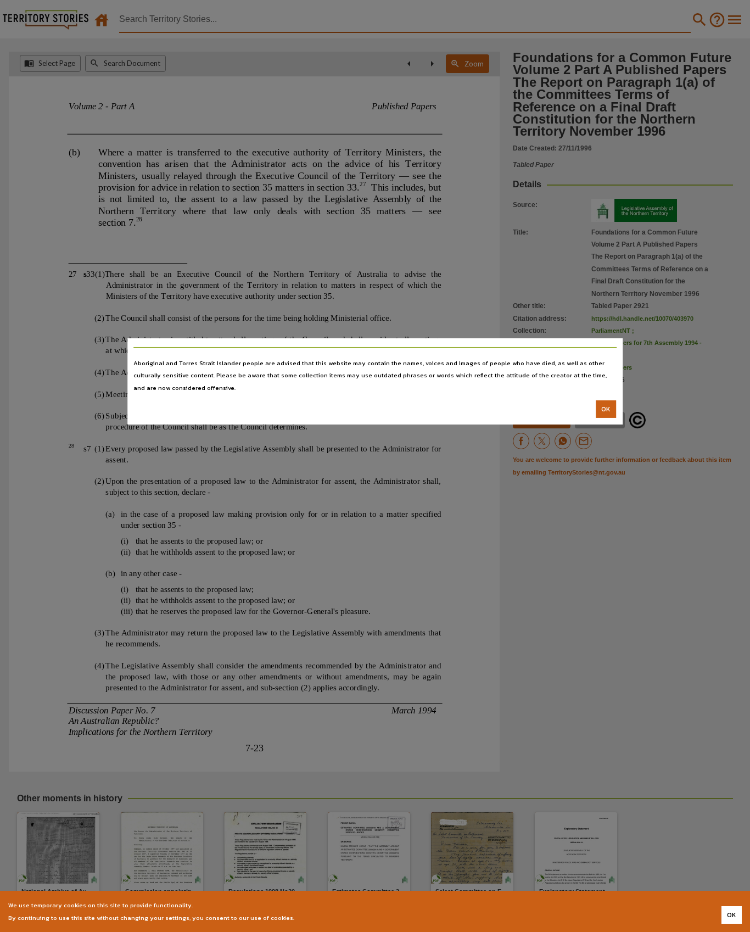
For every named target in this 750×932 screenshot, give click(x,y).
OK (606, 409)
